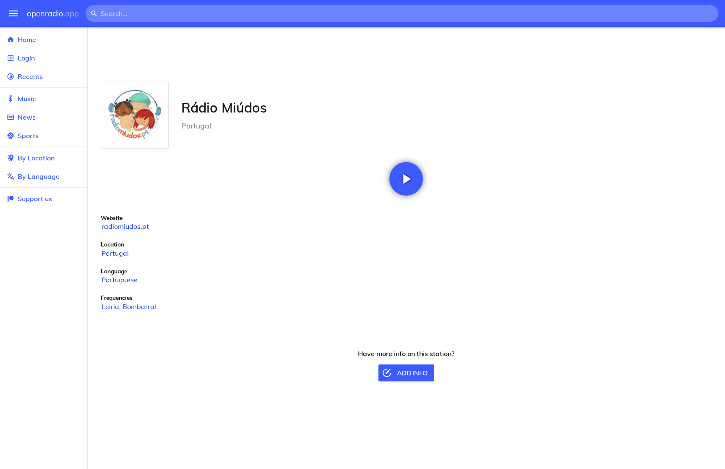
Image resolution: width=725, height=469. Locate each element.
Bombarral (139, 306)
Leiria (110, 306)
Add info (412, 373)
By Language (39, 176)
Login (26, 58)
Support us (35, 198)
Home (27, 39)
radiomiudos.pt (125, 226)
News (27, 117)
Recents (30, 76)
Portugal (115, 253)
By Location (36, 158)
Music (27, 98)
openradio (53, 13)
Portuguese (120, 279)
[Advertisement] (406, 54)
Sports (28, 135)
